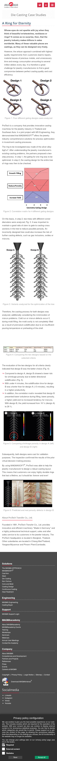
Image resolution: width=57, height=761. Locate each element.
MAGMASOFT (7, 570)
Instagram (8, 698)
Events (4, 666)
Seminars (5, 635)
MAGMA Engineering (10, 602)
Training (5, 629)
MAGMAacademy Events (11, 627)
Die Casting (6, 578)
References (6, 661)
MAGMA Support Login (10, 614)
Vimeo (7, 700)
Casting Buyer (7, 605)
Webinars (5, 637)
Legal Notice (29, 674)
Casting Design (8, 586)
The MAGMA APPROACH (11, 568)
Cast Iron (5, 573)
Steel (4, 576)
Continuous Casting (9, 589)
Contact (47, 674)
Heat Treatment (8, 592)
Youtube (8, 703)
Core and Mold (7, 584)
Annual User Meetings (10, 640)
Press (4, 664)
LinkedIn (8, 695)
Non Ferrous (6, 581)
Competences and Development (14, 656)
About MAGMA (7, 653)
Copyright (5, 674)
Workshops (6, 632)
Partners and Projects (10, 658)
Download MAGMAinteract (21, 681)
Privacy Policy (16, 674)
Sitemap (39, 674)
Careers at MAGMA (9, 669)
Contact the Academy (10, 643)
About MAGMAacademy (11, 624)
